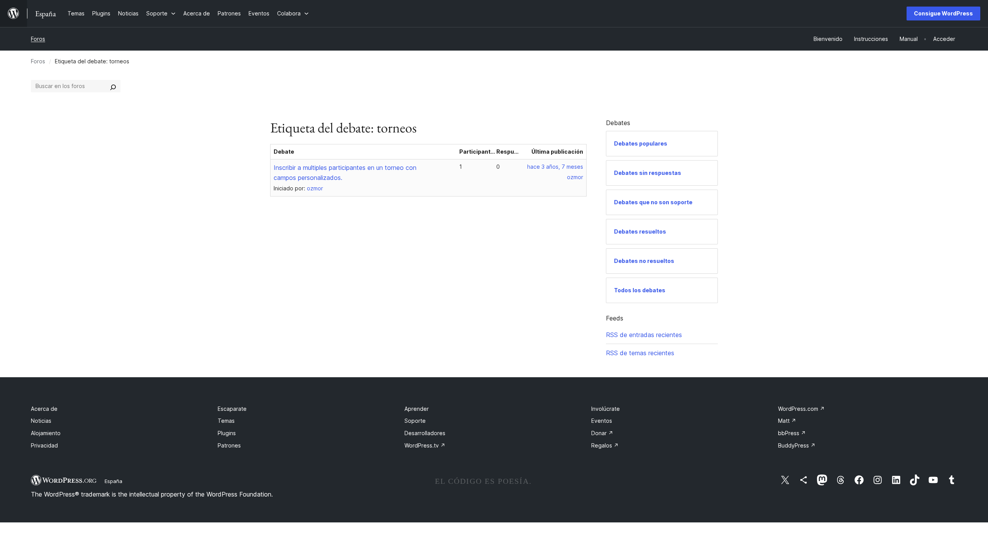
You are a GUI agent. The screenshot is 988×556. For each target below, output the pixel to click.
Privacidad (44, 445)
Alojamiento (46, 433)
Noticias (41, 420)
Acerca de (44, 408)
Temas (226, 420)
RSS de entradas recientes (644, 335)
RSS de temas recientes (640, 353)
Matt (787, 420)
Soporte (415, 420)
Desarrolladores (424, 433)
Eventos (601, 420)
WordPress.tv (424, 445)
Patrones (229, 445)
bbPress (792, 433)
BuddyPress (796, 445)
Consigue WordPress (943, 13)
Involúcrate (605, 408)
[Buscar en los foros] (113, 86)
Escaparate (232, 408)
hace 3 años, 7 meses (555, 166)
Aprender (416, 408)
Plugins (227, 433)
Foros (38, 39)
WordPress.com (801, 408)
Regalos (605, 445)
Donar (602, 433)
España (113, 481)
